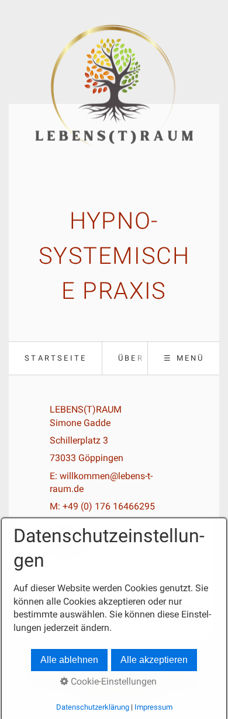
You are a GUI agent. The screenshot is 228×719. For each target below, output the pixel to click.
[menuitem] (55, 358)
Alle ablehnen (69, 660)
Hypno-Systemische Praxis (114, 256)
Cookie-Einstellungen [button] (112, 681)
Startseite (56, 358)
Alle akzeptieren (154, 660)
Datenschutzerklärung (92, 707)
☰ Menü (184, 358)
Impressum (153, 707)
